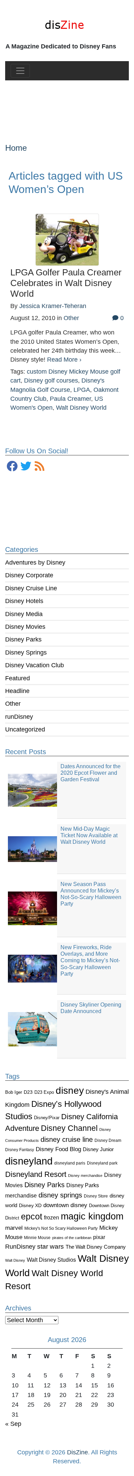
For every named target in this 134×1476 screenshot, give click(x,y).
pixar (99, 1237)
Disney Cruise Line (31, 588)
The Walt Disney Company (96, 1247)
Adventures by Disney (35, 562)
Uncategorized (25, 729)
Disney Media (24, 614)
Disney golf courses (51, 380)
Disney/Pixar (46, 1117)
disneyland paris (69, 1163)
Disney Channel (69, 1128)
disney (70, 1090)
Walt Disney (15, 1260)
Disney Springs (26, 652)
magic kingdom (92, 1216)
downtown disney (65, 1205)
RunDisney (20, 1246)
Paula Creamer (70, 398)
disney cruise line (67, 1139)
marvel (14, 1228)
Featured (17, 678)
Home (16, 147)
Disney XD (30, 1205)
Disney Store (96, 1196)
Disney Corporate (29, 575)
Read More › (64, 359)
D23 (28, 1092)
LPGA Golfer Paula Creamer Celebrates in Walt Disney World (66, 283)
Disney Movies (25, 626)
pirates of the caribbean (71, 1238)
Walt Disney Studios (51, 1260)
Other (13, 703)
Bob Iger (13, 1092)
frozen (51, 1217)
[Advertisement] (67, 106)
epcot (31, 1216)
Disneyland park (102, 1163)
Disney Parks (23, 639)
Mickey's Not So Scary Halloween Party (61, 1228)
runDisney (19, 716)
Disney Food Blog (58, 1149)
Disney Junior (98, 1149)
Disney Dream (107, 1140)
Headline (17, 691)
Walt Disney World (81, 407)
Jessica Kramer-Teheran (52, 306)
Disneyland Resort (35, 1174)
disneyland (29, 1161)
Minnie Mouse (37, 1237)
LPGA (82, 389)
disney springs (60, 1195)
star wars (50, 1246)
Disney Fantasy (19, 1149)
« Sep (13, 1423)
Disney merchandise (85, 1175)
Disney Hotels (24, 601)
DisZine (77, 1452)
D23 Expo (44, 1092)
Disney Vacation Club (34, 665)
